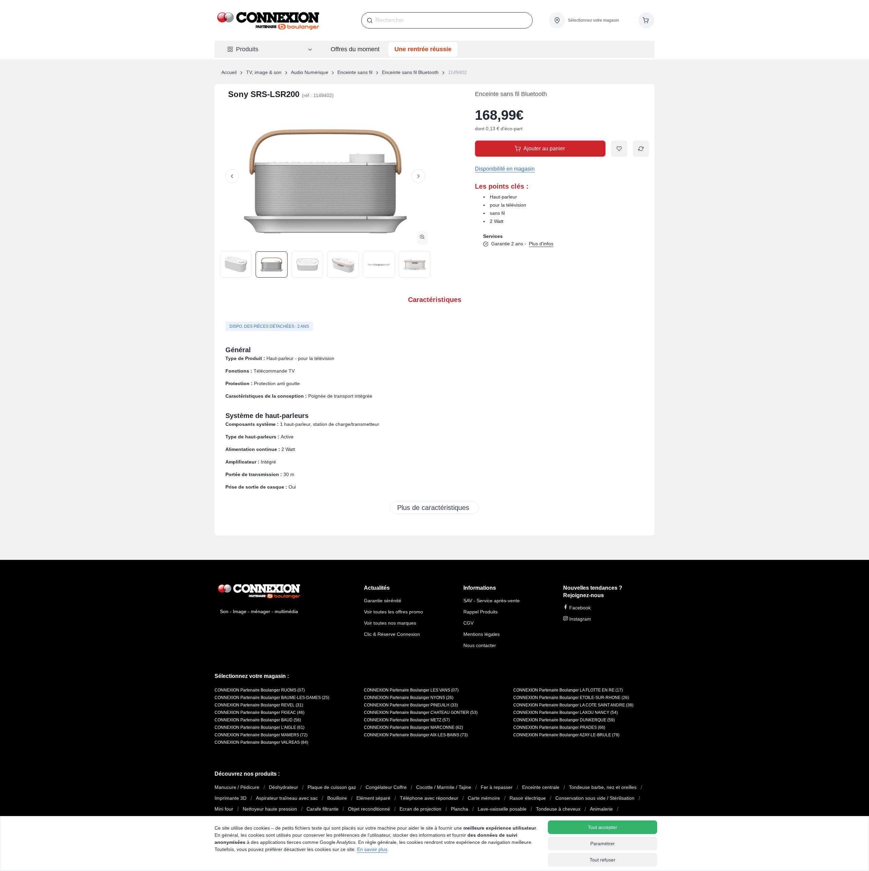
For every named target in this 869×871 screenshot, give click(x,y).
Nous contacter (479, 645)
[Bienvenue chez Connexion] (268, 20)
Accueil (229, 72)
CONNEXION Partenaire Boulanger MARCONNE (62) (413, 727)
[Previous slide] (232, 176)
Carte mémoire (484, 798)
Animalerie (601, 809)
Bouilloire (337, 798)
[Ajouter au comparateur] (641, 148)
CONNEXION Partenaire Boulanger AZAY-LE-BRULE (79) (566, 735)
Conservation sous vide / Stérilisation (594, 798)
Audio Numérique (309, 72)
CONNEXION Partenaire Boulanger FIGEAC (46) (259, 712)
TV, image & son (263, 72)
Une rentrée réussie (422, 49)
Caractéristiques (434, 299)
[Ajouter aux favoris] (619, 148)
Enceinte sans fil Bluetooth (410, 72)
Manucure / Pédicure (237, 787)
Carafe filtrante (322, 809)
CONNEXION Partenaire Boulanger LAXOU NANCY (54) (565, 712)
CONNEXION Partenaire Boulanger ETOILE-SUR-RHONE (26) (571, 697)
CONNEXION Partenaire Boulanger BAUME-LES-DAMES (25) (272, 697)
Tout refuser (602, 860)
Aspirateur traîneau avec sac (287, 798)
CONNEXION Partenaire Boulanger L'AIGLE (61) (259, 727)
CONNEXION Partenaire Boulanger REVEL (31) (259, 705)
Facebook (579, 607)
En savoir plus (372, 849)
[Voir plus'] (434, 507)
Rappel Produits (480, 611)
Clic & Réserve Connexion (392, 634)
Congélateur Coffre (386, 787)
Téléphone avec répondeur (429, 798)
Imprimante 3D (230, 798)
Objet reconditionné (369, 809)
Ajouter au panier (544, 148)
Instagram (579, 619)
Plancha (459, 809)
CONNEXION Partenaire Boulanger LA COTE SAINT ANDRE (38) (573, 705)
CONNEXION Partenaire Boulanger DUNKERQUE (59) (564, 720)
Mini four (224, 809)
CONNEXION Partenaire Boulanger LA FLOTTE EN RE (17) (568, 690)
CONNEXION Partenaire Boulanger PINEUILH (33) (411, 705)
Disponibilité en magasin (505, 169)
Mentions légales (481, 634)
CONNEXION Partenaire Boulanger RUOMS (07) (260, 690)
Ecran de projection (420, 809)
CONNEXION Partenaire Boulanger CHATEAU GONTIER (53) (421, 712)
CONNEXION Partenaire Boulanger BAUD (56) (258, 720)
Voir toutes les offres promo (393, 611)
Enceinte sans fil (354, 72)
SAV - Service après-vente (491, 600)
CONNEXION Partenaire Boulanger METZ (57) (407, 720)
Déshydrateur (283, 787)
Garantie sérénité (382, 600)
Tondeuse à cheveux (558, 809)
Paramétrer (602, 843)
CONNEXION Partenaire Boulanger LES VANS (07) (411, 690)
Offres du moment (355, 49)
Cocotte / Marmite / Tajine (443, 787)
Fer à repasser (497, 787)
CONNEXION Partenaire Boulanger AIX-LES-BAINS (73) (416, 735)
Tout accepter (602, 827)
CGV (468, 623)
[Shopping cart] (646, 20)
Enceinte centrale (540, 787)
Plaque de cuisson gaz (332, 787)
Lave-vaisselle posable (502, 809)
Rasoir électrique (528, 798)
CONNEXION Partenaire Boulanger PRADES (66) (559, 727)
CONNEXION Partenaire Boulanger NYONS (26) (409, 697)
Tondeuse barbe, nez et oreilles (602, 787)
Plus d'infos (541, 243)
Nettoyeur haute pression (270, 809)
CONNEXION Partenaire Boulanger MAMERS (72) (261, 735)
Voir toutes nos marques (390, 623)
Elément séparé (373, 798)
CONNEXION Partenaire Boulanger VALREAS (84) (261, 742)
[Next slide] (418, 176)
